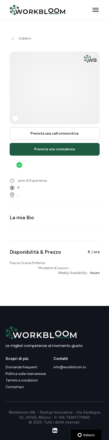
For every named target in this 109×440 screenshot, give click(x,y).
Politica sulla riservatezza (26, 374)
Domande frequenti (21, 367)
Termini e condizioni (22, 380)
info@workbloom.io (69, 367)
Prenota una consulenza (54, 149)
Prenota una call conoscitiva (54, 133)
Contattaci (15, 387)
